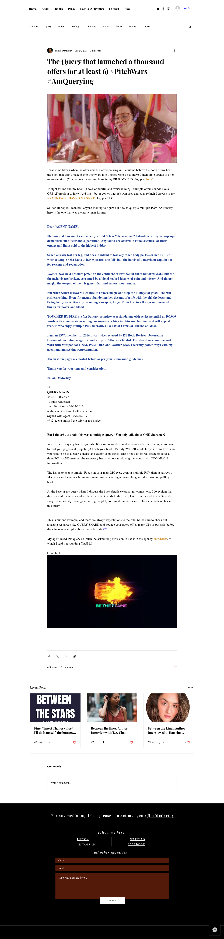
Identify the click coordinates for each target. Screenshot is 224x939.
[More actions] (175, 50)
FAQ (57, 914)
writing (75, 26)
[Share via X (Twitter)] (57, 656)
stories (106, 26)
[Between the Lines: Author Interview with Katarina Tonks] (169, 707)
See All (190, 687)
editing (132, 26)
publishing (91, 26)
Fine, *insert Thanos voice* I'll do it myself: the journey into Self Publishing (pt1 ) (53, 730)
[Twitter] (158, 9)
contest (146, 26)
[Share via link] (74, 656)
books (119, 26)
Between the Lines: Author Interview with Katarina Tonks (166, 730)
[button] (189, 26)
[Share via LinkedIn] (66, 656)
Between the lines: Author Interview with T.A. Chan (109, 730)
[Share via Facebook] (49, 656)
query (48, 26)
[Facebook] (163, 9)
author (61, 26)
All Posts (34, 26)
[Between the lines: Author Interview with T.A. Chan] (112, 707)
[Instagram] (168, 9)
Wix (142, 932)
